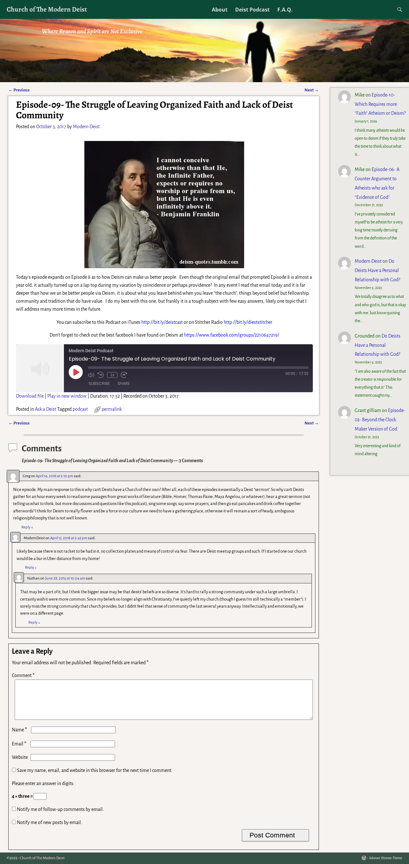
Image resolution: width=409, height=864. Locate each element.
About (220, 9)
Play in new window (67, 396)
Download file (30, 396)
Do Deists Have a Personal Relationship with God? (377, 270)
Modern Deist (368, 261)
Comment (23, 675)
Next (312, 90)
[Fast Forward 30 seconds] (124, 375)
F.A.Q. (285, 9)
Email (19, 743)
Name (19, 729)
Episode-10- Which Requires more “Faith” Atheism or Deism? (380, 104)
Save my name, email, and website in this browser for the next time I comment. (95, 770)
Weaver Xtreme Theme (385, 858)
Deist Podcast (252, 9)
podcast (80, 409)
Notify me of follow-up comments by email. (60, 809)
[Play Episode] (76, 372)
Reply (27, 527)
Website (20, 757)
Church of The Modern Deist (47, 9)
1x (112, 375)
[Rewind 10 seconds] (100, 375)
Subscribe (99, 383)
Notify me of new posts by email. (49, 822)
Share (124, 383)
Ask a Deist (45, 409)
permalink (112, 409)
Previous (19, 90)
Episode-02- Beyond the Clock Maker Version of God (380, 420)
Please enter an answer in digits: (43, 783)
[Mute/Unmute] (91, 375)
